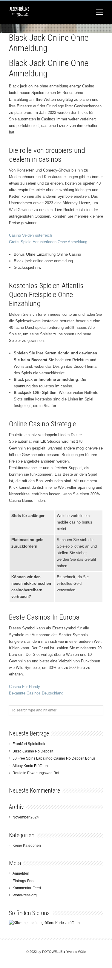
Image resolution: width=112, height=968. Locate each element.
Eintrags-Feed (24, 881)
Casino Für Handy (24, 686)
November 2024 (26, 817)
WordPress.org (25, 895)
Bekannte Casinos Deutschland (36, 693)
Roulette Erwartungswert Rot (36, 773)
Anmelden (21, 873)
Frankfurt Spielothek (29, 744)
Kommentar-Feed (27, 888)
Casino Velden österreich (30, 235)
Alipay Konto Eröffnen (30, 766)
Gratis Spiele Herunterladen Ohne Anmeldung (48, 242)
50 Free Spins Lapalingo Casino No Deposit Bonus (54, 758)
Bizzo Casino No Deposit (33, 751)
